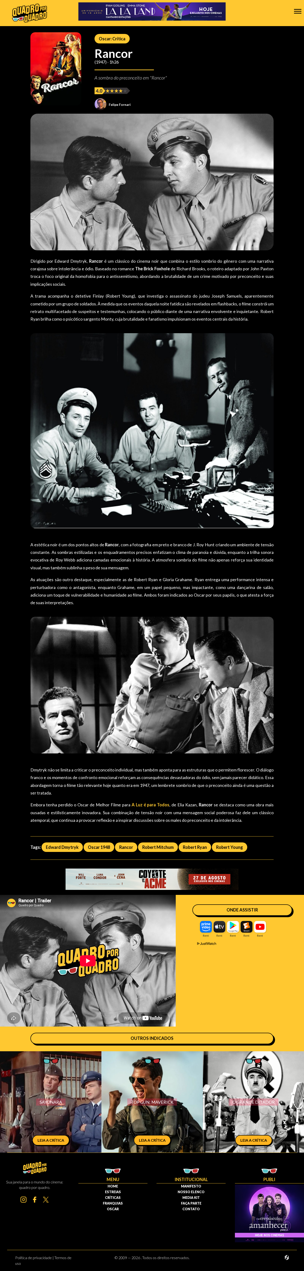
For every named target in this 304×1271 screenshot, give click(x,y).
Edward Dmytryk (62, 847)
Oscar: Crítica (112, 38)
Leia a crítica (51, 1140)
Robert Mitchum (158, 847)
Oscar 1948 (99, 847)
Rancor (126, 847)
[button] (297, 11)
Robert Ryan (195, 847)
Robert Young (229, 847)
